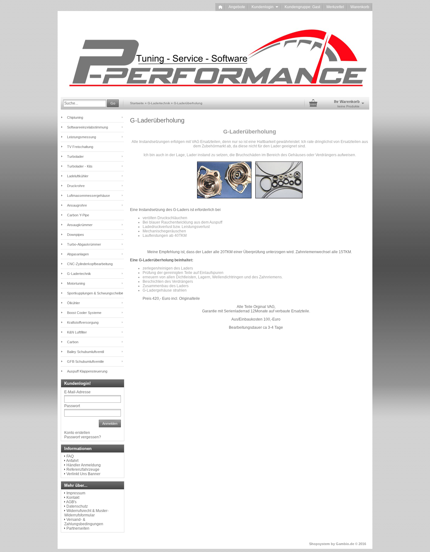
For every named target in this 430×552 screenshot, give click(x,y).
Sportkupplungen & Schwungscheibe (95, 293)
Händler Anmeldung (83, 465)
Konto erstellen (77, 432)
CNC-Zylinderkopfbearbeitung (90, 264)
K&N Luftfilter (77, 332)
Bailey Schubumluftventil (85, 352)
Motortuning (76, 283)
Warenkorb (359, 7)
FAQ (70, 456)
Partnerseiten (77, 528)
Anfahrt (72, 460)
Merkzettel (335, 7)
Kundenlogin (265, 7)
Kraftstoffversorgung (83, 322)
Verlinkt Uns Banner (83, 474)
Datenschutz (77, 506)
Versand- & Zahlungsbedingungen (83, 521)
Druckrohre (76, 186)
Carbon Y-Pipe (78, 215)
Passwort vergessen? (82, 437)
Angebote (237, 7)
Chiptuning (75, 117)
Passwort (72, 406)
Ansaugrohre (77, 205)
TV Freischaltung (80, 147)
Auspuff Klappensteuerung (87, 371)
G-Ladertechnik (79, 274)
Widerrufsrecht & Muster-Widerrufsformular (86, 513)
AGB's (71, 502)
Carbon (72, 342)
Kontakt (72, 497)
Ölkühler (73, 303)
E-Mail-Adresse (77, 392)
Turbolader (75, 156)
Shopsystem (319, 544)
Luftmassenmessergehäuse (88, 195)
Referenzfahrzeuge (82, 469)
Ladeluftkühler (77, 176)
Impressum (75, 493)
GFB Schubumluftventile (85, 361)
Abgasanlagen (78, 254)
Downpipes (75, 234)
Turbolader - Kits (80, 166)
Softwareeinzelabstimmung (87, 127)
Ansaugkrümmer (80, 225)
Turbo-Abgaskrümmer (84, 244)
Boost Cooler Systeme (84, 313)
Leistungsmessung (81, 137)
